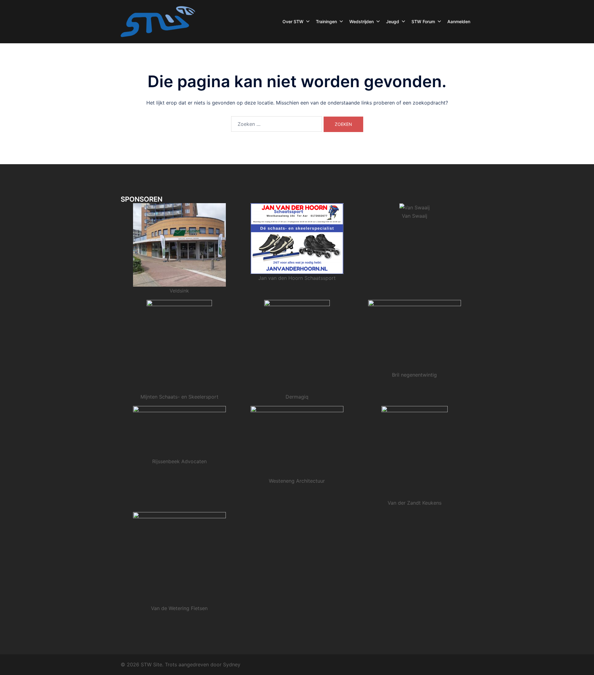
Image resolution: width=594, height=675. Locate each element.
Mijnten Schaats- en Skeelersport (179, 397)
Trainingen (326, 21)
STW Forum (423, 21)
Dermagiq (297, 397)
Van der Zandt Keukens (414, 503)
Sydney (231, 664)
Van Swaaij (414, 216)
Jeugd (392, 21)
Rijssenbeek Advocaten (179, 461)
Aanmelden (458, 21)
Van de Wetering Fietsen (179, 608)
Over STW (292, 21)
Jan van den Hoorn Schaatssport (297, 278)
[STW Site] (158, 21)
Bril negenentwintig (414, 375)
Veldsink (179, 291)
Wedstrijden (361, 21)
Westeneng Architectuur (297, 481)
